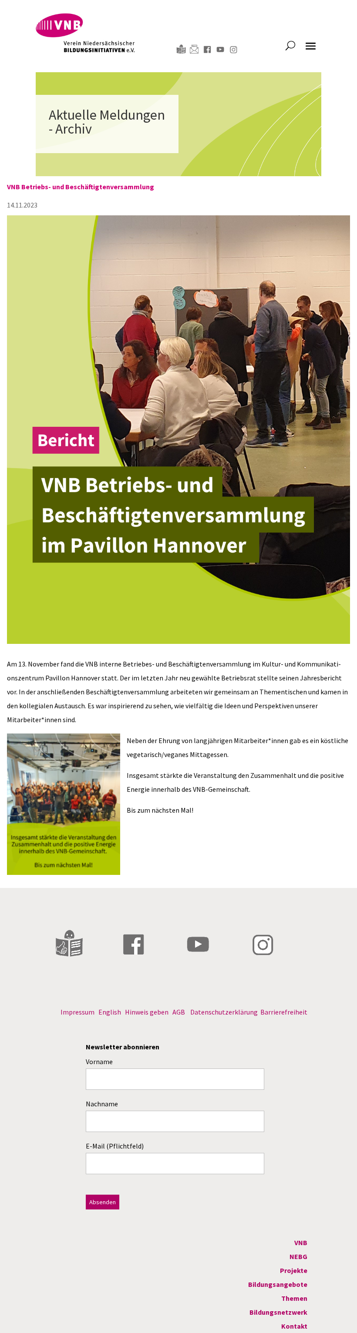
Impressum (77, 1012)
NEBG (298, 1256)
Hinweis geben (146, 1012)
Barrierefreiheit (283, 1012)
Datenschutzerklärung (224, 1012)
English (109, 1012)
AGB (178, 1012)
